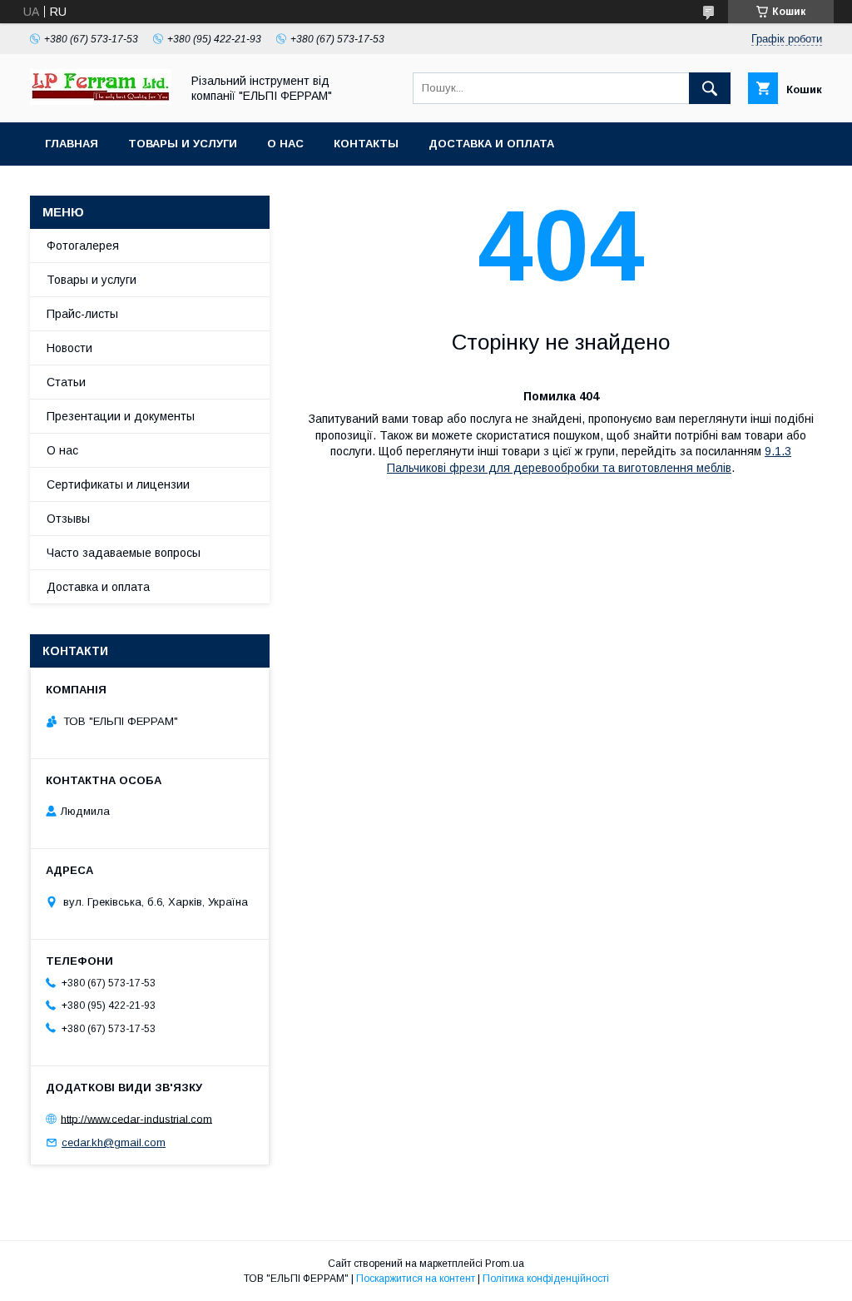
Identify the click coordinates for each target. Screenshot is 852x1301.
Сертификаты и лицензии (118, 484)
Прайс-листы (82, 313)
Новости (69, 348)
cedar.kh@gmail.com (114, 1142)
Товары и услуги (182, 143)
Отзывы (68, 518)
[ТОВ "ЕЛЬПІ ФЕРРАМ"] (100, 100)
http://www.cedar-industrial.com (136, 1118)
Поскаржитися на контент (415, 1278)
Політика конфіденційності (546, 1278)
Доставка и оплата (491, 143)
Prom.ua (504, 1263)
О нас (285, 143)
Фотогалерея (83, 245)
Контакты (366, 143)
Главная (71, 143)
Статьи (66, 382)
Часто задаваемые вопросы (124, 552)
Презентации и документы (121, 416)
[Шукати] (710, 88)
